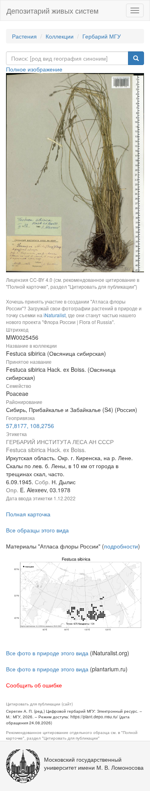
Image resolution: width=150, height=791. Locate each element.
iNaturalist (55, 315)
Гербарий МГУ (101, 36)
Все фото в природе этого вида (47, 653)
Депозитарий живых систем (52, 10)
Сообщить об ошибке (34, 685)
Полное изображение (34, 69)
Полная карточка (28, 514)
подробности (121, 546)
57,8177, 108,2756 (30, 426)
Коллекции (60, 36)
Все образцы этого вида (37, 530)
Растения (24, 36)
